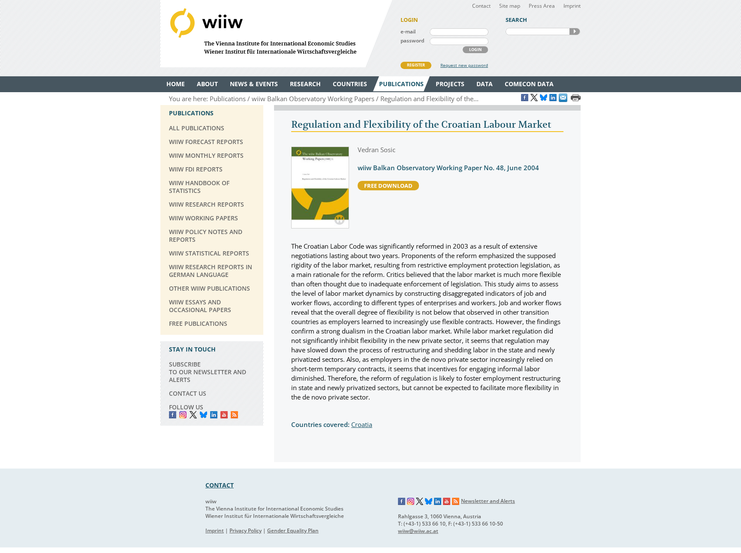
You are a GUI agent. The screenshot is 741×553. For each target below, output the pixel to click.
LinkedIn (213, 414)
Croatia (361, 424)
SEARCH (574, 31)
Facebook (172, 414)
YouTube (224, 414)
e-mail (408, 31)
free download (388, 185)
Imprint (572, 5)
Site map (509, 5)
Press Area (542, 5)
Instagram (411, 501)
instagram (183, 414)
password (412, 40)
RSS (234, 414)
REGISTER (416, 65)
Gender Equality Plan (293, 530)
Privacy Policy (245, 530)
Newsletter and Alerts (488, 501)
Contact (481, 5)
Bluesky (203, 414)
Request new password (464, 65)
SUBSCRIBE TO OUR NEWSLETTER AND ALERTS (207, 372)
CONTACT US (187, 393)
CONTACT (219, 485)
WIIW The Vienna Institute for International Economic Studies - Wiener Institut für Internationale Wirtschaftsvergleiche (276, 33)
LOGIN (475, 49)
